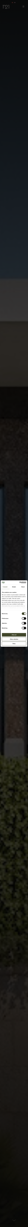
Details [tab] (14, 586)
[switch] (24, 618)
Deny (14, 643)
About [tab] (23, 586)
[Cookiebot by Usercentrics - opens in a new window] (19, 583)
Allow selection (14, 639)
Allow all (14, 634)
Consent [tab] (5, 586)
